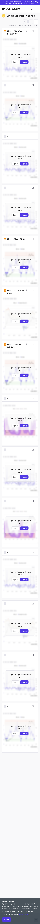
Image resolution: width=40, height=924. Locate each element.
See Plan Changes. (29, 3)
